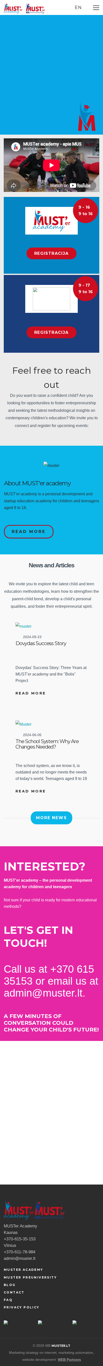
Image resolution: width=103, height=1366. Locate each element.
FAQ (8, 1300)
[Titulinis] (13, 8)
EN (79, 7)
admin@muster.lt (20, 1258)
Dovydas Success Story (41, 643)
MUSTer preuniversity (30, 1277)
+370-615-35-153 (20, 1239)
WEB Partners (69, 1360)
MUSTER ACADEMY (23, 1270)
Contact (14, 1292)
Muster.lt (61, 1346)
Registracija (51, 253)
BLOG (10, 1285)
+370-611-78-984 (19, 1252)
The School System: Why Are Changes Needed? (47, 744)
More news (51, 817)
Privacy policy (22, 1307)
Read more (29, 531)
